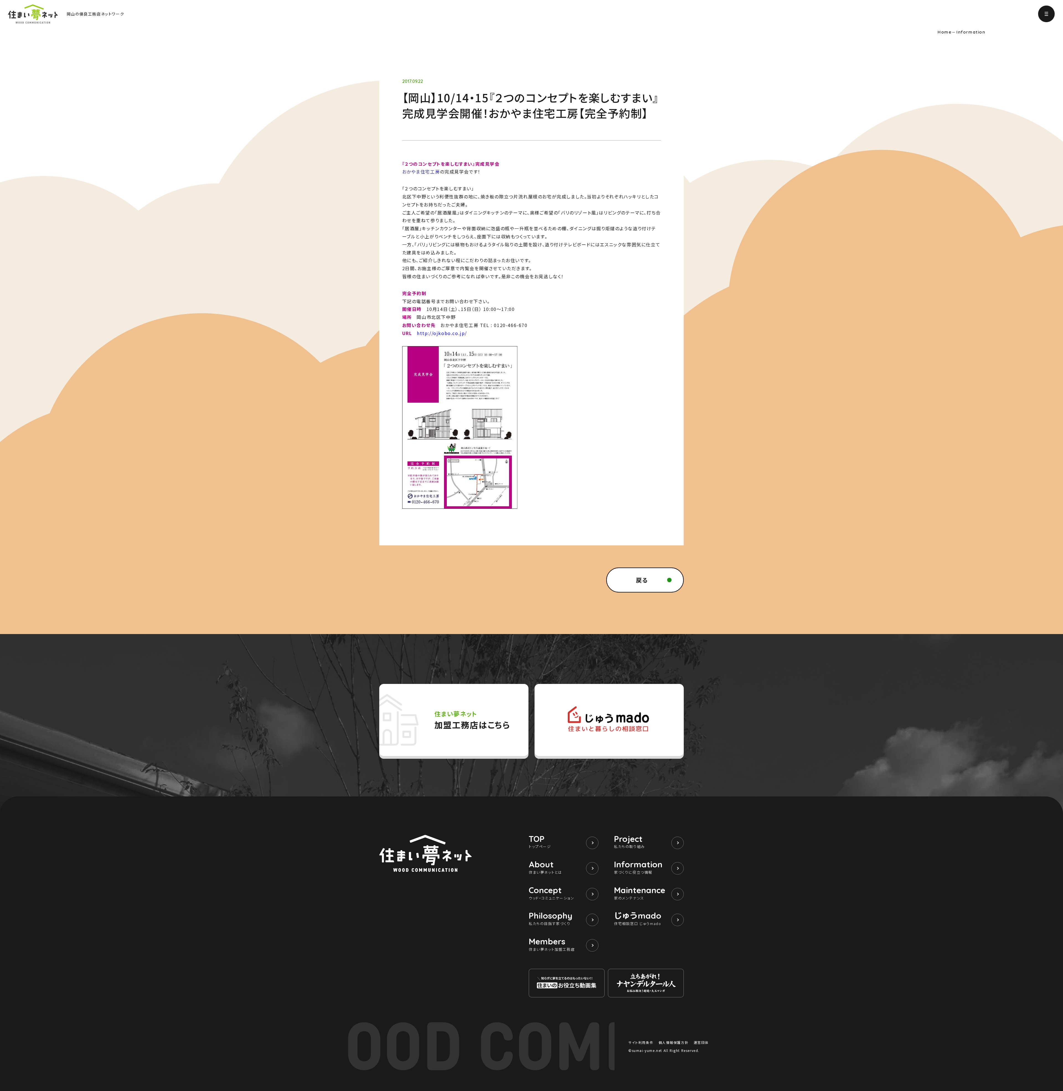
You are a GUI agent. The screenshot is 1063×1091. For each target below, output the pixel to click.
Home (944, 32)
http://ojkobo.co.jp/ (442, 333)
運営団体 (701, 1042)
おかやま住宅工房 (421, 171)
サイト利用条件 (640, 1042)
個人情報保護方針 (674, 1042)
